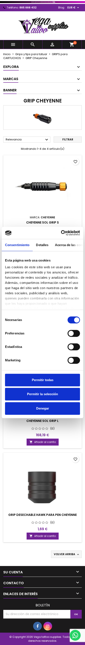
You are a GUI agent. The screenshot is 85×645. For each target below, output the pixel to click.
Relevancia (27, 139)
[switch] (74, 333)
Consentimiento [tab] (17, 245)
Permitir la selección (42, 394)
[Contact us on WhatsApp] (75, 635)
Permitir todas (42, 380)
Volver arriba (67, 554)
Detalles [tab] (42, 245)
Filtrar (67, 139)
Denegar (42, 408)
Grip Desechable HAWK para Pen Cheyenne (42, 515)
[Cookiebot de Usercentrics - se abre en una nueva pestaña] (61, 233)
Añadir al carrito (42, 442)
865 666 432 (27, 7)
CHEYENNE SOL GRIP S (42, 222)
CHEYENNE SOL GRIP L (42, 421)
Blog (61, 7)
